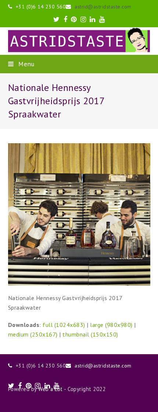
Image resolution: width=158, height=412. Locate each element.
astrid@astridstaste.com (103, 6)
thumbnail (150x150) (90, 334)
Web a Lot (50, 388)
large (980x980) (111, 324)
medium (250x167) (33, 334)
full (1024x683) (64, 324)
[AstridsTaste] (79, 40)
